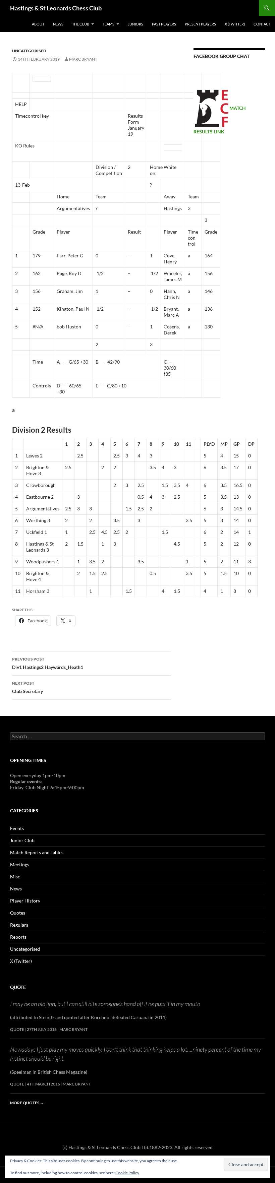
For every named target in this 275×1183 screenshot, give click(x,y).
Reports (18, 937)
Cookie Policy (127, 1172)
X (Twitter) (235, 24)
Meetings (19, 864)
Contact (262, 24)
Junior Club (22, 840)
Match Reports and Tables (36, 852)
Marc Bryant (83, 59)
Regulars (19, 925)
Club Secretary (27, 687)
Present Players (200, 24)
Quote (18, 987)
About (38, 24)
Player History (25, 901)
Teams (108, 24)
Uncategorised (29, 50)
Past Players (164, 24)
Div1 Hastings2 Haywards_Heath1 (47, 663)
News (58, 24)
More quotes (27, 1102)
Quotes (17, 913)
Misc (15, 876)
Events (17, 828)
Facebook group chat (222, 56)
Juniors (135, 24)
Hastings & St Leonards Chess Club (56, 8)
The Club (80, 24)
